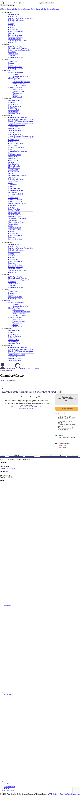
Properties (15, 74)
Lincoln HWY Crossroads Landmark (20, 121)
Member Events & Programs (17, 48)
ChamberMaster (13, 171)
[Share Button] (59, 392)
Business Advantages (15, 87)
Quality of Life (17, 97)
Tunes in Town (13, 54)
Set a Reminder (66, 409)
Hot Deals (11, 102)
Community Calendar (15, 37)
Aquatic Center (13, 127)
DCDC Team (12, 108)
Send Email (62, 447)
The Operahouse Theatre (16, 125)
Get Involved (12, 205)
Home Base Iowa (14, 22)
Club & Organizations (15, 31)
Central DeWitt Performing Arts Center (21, 119)
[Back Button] (2, 389)
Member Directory (14, 39)
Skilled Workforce (14, 78)
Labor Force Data (18, 80)
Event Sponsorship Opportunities (19, 50)
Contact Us (12, 42)
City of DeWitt (13, 29)
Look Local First (13, 14)
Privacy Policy (13, 156)
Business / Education (19, 85)
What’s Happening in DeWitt (17, 40)
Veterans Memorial (14, 130)
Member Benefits (14, 166)
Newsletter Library (14, 155)
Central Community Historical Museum (21, 123)
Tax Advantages (17, 89)
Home (10, 153)
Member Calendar (14, 113)
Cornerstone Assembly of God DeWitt (24, 407)
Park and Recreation (15, 35)
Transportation (17, 93)
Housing (11, 24)
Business (7, 70)
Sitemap (11, 162)
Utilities (15, 95)
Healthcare (11, 26)
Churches (11, 27)
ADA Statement (13, 132)
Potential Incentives (18, 91)
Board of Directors (14, 106)
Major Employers (14, 213)
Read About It (13, 104)
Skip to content (5, 1)
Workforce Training (18, 84)
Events (10, 65)
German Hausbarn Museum (17, 117)
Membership (12, 192)
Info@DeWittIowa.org (7, 468)
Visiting (10, 183)
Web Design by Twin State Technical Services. (64, 794)
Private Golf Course (14, 128)
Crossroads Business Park (20, 76)
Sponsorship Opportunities (17, 218)
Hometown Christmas (15, 57)
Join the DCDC (13, 110)
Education (11, 33)
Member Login (13, 112)
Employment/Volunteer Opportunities (20, 18)
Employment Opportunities (21, 82)
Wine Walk (12, 52)
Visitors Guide (13, 61)
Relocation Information (16, 20)
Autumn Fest (12, 55)
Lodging (11, 63)
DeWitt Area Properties (16, 72)
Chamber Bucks (13, 16)
